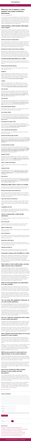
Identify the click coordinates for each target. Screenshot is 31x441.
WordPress (23, 439)
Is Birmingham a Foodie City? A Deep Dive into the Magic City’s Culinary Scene (14, 429)
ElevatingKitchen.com (14, 439)
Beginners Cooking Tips (6, 389)
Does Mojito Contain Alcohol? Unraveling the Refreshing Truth (11, 427)
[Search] (12, 421)
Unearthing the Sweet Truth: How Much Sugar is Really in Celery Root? (13, 432)
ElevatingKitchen (15, 2)
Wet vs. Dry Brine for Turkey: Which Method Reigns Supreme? (11, 435)
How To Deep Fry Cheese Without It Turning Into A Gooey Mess (11, 430)
